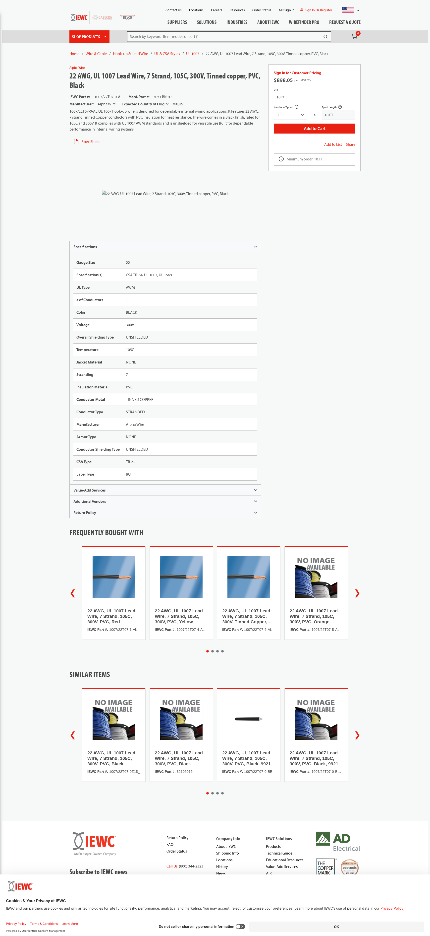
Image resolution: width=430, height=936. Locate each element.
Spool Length (334, 108)
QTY (276, 89)
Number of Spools (289, 108)
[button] (349, 10)
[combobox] (349, 10)
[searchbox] (290, 115)
